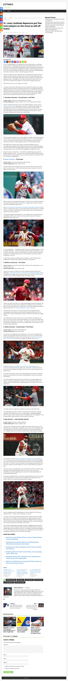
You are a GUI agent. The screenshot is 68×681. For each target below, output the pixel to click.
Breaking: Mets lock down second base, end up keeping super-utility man (24, 552)
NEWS (4, 11)
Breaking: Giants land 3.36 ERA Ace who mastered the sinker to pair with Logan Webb (23, 557)
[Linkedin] (12, 62)
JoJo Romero (20, 579)
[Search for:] (58, 13)
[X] (7, 62)
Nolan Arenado (10, 159)
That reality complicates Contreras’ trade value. (24, 307)
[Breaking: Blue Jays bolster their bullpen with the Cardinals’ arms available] (23, 621)
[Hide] (0, 32)
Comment (5, 644)
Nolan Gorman (38, 579)
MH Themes (26, 678)
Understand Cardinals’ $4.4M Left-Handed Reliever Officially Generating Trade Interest (22, 543)
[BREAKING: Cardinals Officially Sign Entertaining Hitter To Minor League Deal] (9, 621)
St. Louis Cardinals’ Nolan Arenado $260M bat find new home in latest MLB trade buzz (35, 571)
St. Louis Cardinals (8, 582)
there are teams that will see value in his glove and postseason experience (22, 207)
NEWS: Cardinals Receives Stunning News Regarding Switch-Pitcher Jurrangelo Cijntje (36, 630)
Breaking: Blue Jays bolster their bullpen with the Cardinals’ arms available (22, 630)
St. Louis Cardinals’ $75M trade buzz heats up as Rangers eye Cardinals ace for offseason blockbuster (22, 571)
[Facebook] (5, 62)
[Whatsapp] (23, 62)
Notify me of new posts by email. (12, 668)
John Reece (17, 32)
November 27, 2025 (9, 32)
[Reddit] (10, 62)
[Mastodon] (17, 62)
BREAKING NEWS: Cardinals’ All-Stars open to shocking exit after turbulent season (9, 571)
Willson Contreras (19, 582)
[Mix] (20, 62)
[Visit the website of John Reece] (3, 599)
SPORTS (8, 11)
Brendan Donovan (11, 579)
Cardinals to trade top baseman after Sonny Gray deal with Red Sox (23, 548)
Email (4, 658)
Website (5, 662)
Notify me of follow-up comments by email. (14, 666)
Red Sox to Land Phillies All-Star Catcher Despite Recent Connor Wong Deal (24, 538)
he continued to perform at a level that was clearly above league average (26, 272)
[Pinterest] (15, 62)
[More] (25, 62)
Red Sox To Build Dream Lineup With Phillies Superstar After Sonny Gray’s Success (24, 562)
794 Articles (27, 587)
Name (4, 654)
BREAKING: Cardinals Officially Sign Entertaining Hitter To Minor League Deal (9, 630)
